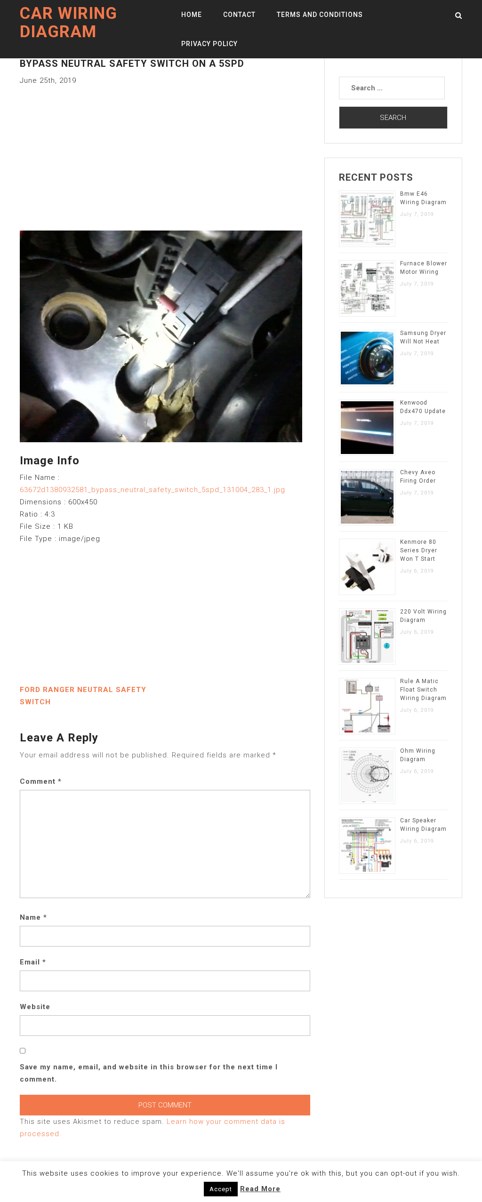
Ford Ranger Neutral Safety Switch (83, 695)
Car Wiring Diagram (68, 22)
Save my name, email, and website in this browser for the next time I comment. (149, 1073)
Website (35, 1007)
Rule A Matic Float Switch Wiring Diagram (423, 689)
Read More (260, 1189)
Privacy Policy (209, 44)
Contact (239, 14)
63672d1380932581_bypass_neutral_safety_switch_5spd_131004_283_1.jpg (152, 490)
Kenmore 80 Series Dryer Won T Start (418, 550)
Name (33, 917)
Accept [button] (220, 1189)
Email (33, 962)
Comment (41, 781)
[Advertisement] (165, 152)
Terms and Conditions (320, 14)
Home (191, 14)
